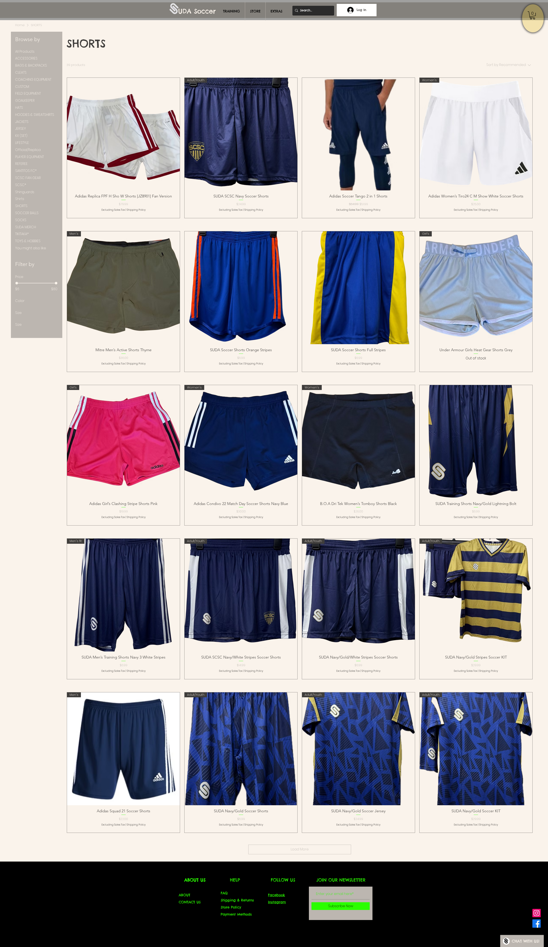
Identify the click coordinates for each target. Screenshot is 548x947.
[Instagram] (536, 913)
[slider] (16, 283)
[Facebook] (536, 923)
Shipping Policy (136, 210)
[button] (532, 15)
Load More (300, 849)
